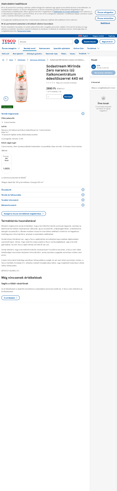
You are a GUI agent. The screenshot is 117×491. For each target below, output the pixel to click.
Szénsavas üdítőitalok (37, 60)
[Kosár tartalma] (93, 66)
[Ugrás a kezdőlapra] (9, 42)
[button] (83, 35)
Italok (11, 60)
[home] (3, 60)
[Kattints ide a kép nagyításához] (6, 98)
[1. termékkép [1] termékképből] (21, 83)
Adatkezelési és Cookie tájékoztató (66, 11)
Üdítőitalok (21, 60)
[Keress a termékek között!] (76, 41)
